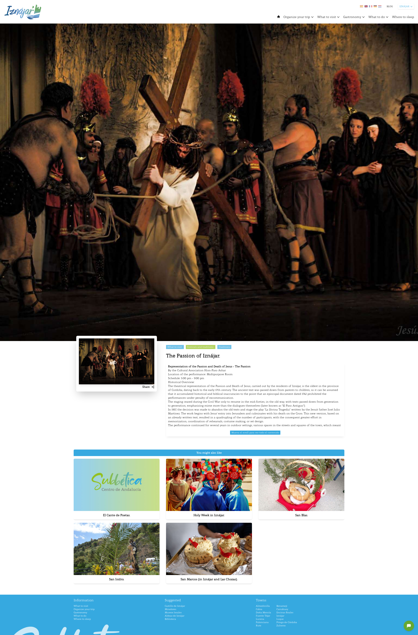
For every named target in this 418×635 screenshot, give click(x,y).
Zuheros (281, 625)
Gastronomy (352, 17)
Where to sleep (403, 17)
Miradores (170, 609)
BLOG (390, 6)
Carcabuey (282, 609)
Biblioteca (170, 619)
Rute (258, 625)
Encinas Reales (284, 612)
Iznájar (280, 615)
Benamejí (281, 606)
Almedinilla (263, 606)
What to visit (326, 17)
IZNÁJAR (404, 6)
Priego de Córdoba (286, 622)
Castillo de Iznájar (175, 606)
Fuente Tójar (263, 615)
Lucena (260, 619)
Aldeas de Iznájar (174, 615)
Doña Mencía (263, 612)
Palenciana (262, 622)
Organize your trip (296, 17)
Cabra (259, 609)
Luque (280, 619)
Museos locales (173, 612)
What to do (376, 17)
